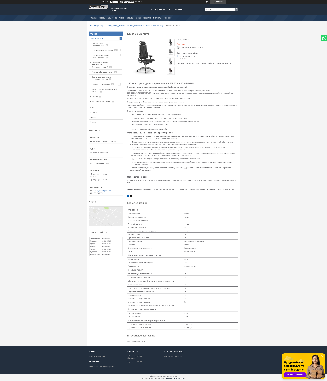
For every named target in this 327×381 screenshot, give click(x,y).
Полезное (168, 18)
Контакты (157, 18)
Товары (102, 18)
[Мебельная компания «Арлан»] (98, 9)
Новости (93, 122)
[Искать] (236, 9)
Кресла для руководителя (112, 26)
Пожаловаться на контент (175, 378)
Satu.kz (175, 376)
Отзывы (130, 18)
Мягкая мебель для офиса (102, 72)
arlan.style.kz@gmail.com (102, 191)
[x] (131, 197)
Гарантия (147, 18)
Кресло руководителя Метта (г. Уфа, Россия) (144, 26)
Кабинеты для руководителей (98, 44)
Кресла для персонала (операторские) (100, 56)
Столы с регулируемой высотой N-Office (104, 90)
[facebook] (128, 197)
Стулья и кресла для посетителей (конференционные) (100, 65)
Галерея (93, 117)
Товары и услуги (96, 38)
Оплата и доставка (116, 18)
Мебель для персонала (101, 84)
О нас (138, 18)
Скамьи (95, 96)
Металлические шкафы (101, 101)
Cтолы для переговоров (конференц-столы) (101, 78)
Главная (93, 18)
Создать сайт (129, 2)
